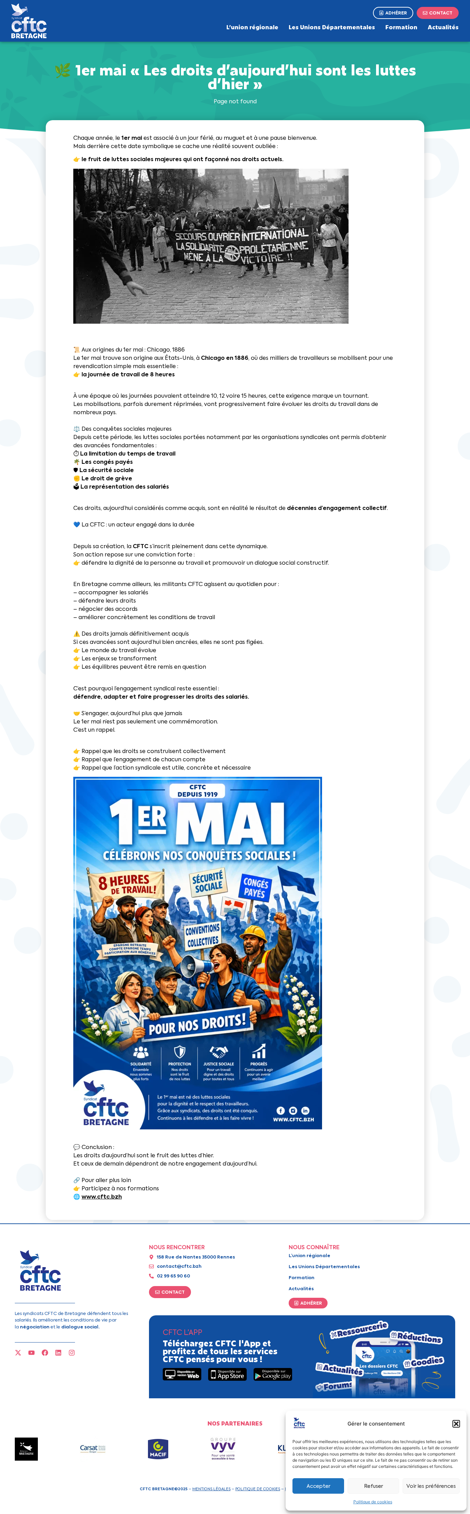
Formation (401, 27)
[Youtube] (31, 1352)
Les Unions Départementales (332, 27)
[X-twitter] (18, 1352)
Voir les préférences (431, 1486)
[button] (456, 1423)
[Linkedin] (58, 1352)
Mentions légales (211, 1488)
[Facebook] (45, 1352)
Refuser (373, 1486)
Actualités (443, 27)
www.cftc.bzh (102, 1197)
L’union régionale (252, 27)
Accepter (318, 1486)
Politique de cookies (372, 1501)
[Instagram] (71, 1352)
